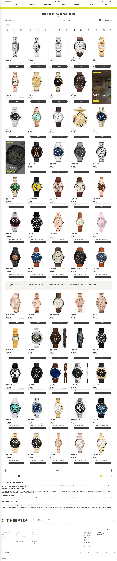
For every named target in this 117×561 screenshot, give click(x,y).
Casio (33, 534)
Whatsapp (88, 542)
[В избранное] (23, 37)
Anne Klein (34, 543)
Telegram (87, 540)
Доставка (91, 4)
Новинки (32, 4)
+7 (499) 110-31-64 (89, 535)
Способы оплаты (5, 534)
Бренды (18, 4)
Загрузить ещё (58, 470)
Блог (17, 534)
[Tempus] (14, 520)
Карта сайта (4, 558)
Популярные (107, 20)
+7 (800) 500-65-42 (89, 537)
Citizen (33, 536)
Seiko (33, 539)
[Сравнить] (7, 66)
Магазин (106, 4)
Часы (8, 4)
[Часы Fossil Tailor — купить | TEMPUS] (58, 1)
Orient (33, 537)
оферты (57, 522)
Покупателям (4, 529)
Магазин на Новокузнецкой (7, 537)
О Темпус (76, 4)
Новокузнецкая (22, 62)
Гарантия (3, 536)
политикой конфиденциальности (66, 522)
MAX (87, 539)
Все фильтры (10, 20)
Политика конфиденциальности (22, 539)
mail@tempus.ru (89, 546)
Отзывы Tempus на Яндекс (21, 536)
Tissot (33, 532)
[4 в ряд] (98, 20)
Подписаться (112, 520)
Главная (55, 11)
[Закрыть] (115, 8)
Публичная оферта (19, 541)
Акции (63, 4)
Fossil (62, 11)
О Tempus (18, 529)
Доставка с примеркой (6, 532)
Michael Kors (34, 541)
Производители (35, 529)
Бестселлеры (48, 4)
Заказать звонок (89, 544)
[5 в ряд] (100, 20)
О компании (18, 532)
